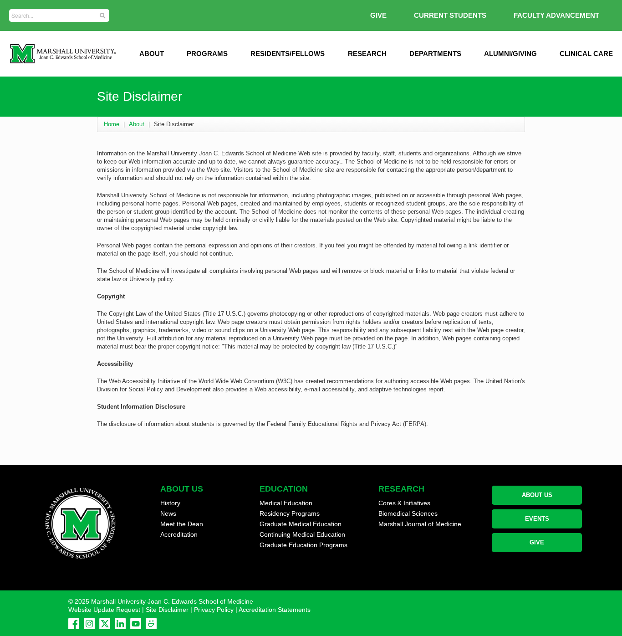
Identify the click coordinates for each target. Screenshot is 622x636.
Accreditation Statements (275, 609)
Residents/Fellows (287, 53)
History (170, 503)
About (136, 124)
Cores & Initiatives (404, 503)
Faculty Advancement (556, 15)
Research (367, 53)
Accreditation (179, 534)
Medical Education (286, 503)
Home (111, 124)
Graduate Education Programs (303, 545)
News (168, 513)
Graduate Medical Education (301, 524)
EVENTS (537, 518)
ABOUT (151, 53)
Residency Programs (290, 513)
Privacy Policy (214, 609)
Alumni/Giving (510, 53)
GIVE (378, 15)
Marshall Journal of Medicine (419, 524)
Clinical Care (586, 53)
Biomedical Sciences (408, 513)
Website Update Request (104, 609)
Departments (435, 53)
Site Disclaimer (167, 609)
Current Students (450, 15)
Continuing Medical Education (302, 534)
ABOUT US (537, 495)
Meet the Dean (181, 524)
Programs (207, 53)
